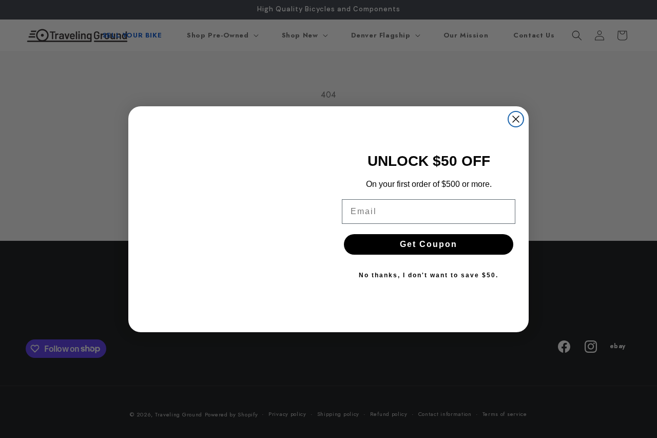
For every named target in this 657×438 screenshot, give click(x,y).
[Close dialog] (516, 119)
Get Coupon (428, 244)
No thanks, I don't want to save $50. (428, 275)
